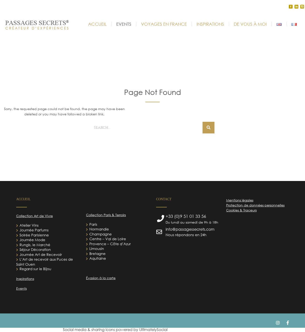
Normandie (99, 229)
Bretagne (97, 253)
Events (21, 288)
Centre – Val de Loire (107, 239)
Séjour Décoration (35, 249)
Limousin (96, 248)
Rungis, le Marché (35, 245)
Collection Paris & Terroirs (106, 215)
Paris (93, 224)
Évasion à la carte (101, 278)
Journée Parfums (34, 230)
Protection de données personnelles (255, 205)
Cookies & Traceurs (241, 210)
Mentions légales (239, 200)
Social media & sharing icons (89, 329)
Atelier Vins (29, 225)
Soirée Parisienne (34, 235)
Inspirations (25, 279)
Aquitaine (97, 258)
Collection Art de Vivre (34, 216)
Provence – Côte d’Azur (110, 244)
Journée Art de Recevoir (41, 254)
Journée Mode (32, 240)
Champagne (100, 234)
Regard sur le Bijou (35, 269)
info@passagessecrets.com (190, 229)
